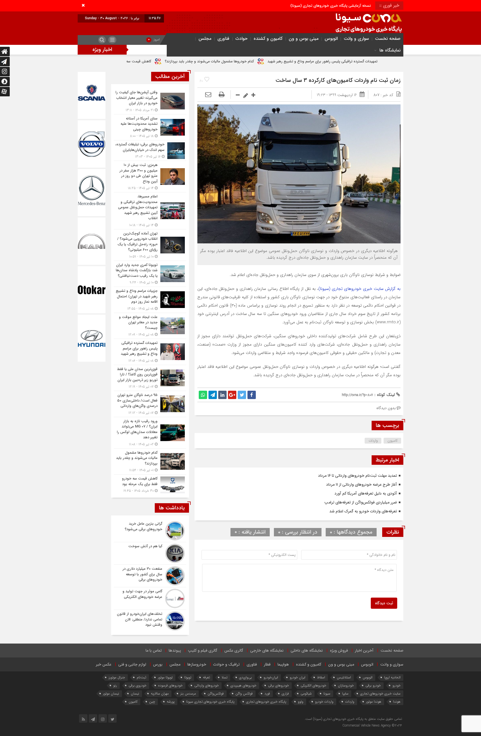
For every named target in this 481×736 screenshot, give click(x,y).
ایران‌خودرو (271, 677)
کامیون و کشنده (268, 38)
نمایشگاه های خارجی (267, 650)
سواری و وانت (356, 38)
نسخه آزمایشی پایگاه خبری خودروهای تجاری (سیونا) (330, 6)
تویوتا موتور (165, 677)
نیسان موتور (111, 693)
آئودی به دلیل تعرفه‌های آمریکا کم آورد (366, 493)
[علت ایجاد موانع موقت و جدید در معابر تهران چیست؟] (150, 326)
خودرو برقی (373, 685)
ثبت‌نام (141, 677)
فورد (267, 693)
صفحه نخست (388, 38)
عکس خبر (103, 664)
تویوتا (187, 677)
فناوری (223, 38)
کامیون (392, 441)
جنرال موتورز (117, 677)
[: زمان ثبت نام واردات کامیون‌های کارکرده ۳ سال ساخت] (208, 95)
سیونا (326, 693)
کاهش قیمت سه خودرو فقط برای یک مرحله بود (163, 61)
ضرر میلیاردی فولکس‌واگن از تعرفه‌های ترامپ (360, 502)
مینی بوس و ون (303, 38)
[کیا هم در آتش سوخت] (150, 553)
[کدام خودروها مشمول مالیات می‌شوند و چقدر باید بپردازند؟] (150, 462)
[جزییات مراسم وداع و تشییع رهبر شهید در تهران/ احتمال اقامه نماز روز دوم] (150, 300)
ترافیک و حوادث (226, 664)
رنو (115, 685)
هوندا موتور (373, 701)
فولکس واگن (244, 693)
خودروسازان (346, 685)
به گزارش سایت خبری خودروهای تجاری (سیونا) (359, 288)
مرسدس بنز (188, 693)
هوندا (397, 701)
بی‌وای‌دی (245, 677)
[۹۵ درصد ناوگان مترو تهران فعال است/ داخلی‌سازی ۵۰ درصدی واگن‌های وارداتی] (150, 404)
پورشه (171, 701)
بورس (158, 664)
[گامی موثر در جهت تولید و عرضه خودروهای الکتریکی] (150, 598)
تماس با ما (154, 650)
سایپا (345, 693)
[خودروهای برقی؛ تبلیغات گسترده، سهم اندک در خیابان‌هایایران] (150, 150)
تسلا (224, 677)
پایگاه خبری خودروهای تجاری (266, 701)
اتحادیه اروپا (392, 677)
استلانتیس (344, 677)
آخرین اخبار (364, 650)
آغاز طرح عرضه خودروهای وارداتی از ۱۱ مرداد (361, 484)
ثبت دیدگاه (384, 603)
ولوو (300, 701)
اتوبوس (331, 38)
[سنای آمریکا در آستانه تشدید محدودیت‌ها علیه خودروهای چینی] (150, 127)
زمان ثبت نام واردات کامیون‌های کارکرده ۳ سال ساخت (338, 80)
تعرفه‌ (206, 677)
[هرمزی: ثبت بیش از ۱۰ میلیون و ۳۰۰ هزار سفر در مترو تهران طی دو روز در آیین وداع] (150, 176)
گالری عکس (233, 650)
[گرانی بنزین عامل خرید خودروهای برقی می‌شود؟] (150, 531)
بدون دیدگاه (386, 408)
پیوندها (175, 650)
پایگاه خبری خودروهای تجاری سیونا (210, 701)
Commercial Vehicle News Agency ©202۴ (372, 725)
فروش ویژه (339, 650)
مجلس (204, 38)
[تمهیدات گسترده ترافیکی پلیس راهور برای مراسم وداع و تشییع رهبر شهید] (150, 352)
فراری (285, 693)
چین (152, 701)
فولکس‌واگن (216, 693)
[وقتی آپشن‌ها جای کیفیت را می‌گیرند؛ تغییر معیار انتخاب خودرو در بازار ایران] (150, 101)
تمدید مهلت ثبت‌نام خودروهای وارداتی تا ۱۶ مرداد (357, 476)
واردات (373, 441)
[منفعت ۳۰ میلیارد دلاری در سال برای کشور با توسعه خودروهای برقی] (150, 576)
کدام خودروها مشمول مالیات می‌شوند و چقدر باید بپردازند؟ (257, 61)
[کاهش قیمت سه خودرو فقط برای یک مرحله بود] (150, 484)
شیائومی (306, 693)
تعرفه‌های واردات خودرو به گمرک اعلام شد (363, 511)
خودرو (396, 685)
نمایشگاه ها (390, 50)
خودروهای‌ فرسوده (170, 685)
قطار (267, 664)
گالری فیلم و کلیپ (202, 650)
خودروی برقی (137, 685)
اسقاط (321, 677)
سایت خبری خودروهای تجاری (380, 693)
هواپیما (283, 664)
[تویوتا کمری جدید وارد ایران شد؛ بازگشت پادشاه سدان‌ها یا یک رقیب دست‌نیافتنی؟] (150, 274)
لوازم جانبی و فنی (132, 664)
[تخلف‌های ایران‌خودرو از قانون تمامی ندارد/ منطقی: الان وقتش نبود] (150, 620)
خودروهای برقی (278, 685)
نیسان (135, 693)
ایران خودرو (297, 677)
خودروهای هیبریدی (243, 685)
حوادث (241, 38)
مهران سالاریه (160, 693)
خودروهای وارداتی (206, 685)
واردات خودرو (324, 701)
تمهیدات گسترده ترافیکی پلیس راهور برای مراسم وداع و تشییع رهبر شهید (371, 61)
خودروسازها (196, 664)
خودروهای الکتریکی (313, 685)
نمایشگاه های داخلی (307, 650)
